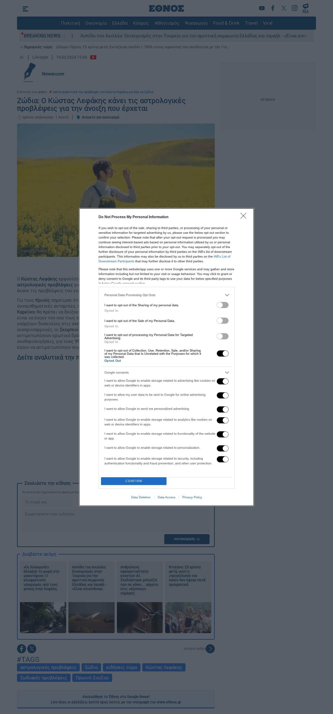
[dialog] (166, 357)
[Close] (245, 217)
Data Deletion (141, 497)
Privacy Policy (192, 497)
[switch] (223, 305)
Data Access (166, 497)
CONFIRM (133, 481)
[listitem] (166, 295)
